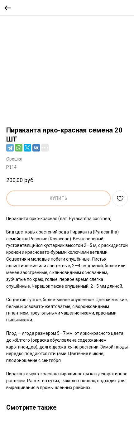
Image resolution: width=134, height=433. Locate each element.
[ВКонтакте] (36, 148)
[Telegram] (10, 148)
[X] (27, 148)
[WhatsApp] (18, 148)
